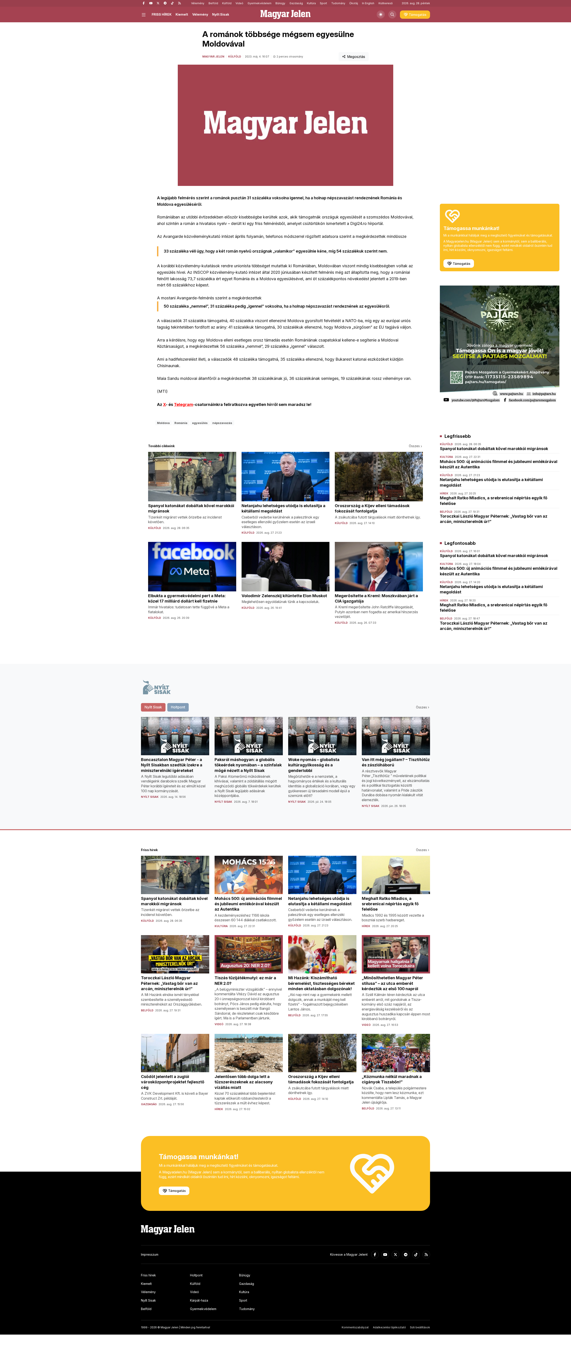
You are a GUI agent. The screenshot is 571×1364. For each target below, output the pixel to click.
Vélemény (197, 3)
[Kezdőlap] (285, 14)
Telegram (183, 404)
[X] (158, 3)
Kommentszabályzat (355, 1327)
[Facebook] (143, 3)
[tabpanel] (285, 766)
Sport (323, 3)
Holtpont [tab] (178, 707)
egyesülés (200, 423)
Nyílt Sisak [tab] (153, 707)
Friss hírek (148, 1275)
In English (368, 3)
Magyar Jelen (213, 56)
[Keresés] (392, 14)
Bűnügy (280, 3)
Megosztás (356, 56)
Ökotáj (353, 3)
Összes (414, 446)
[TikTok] (172, 3)
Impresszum (149, 1254)
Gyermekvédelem (259, 3)
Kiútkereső (386, 3)
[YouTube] (150, 3)
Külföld (227, 3)
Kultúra (311, 3)
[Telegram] (165, 3)
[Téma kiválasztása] (381, 14)
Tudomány (338, 3)
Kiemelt (182, 14)
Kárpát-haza (199, 1300)
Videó (239, 3)
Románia (180, 423)
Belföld (213, 3)
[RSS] (179, 3)
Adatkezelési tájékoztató (389, 1327)
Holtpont (196, 1275)
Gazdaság (296, 3)
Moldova (163, 423)
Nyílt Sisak (220, 14)
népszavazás (222, 423)
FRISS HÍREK (162, 14)
